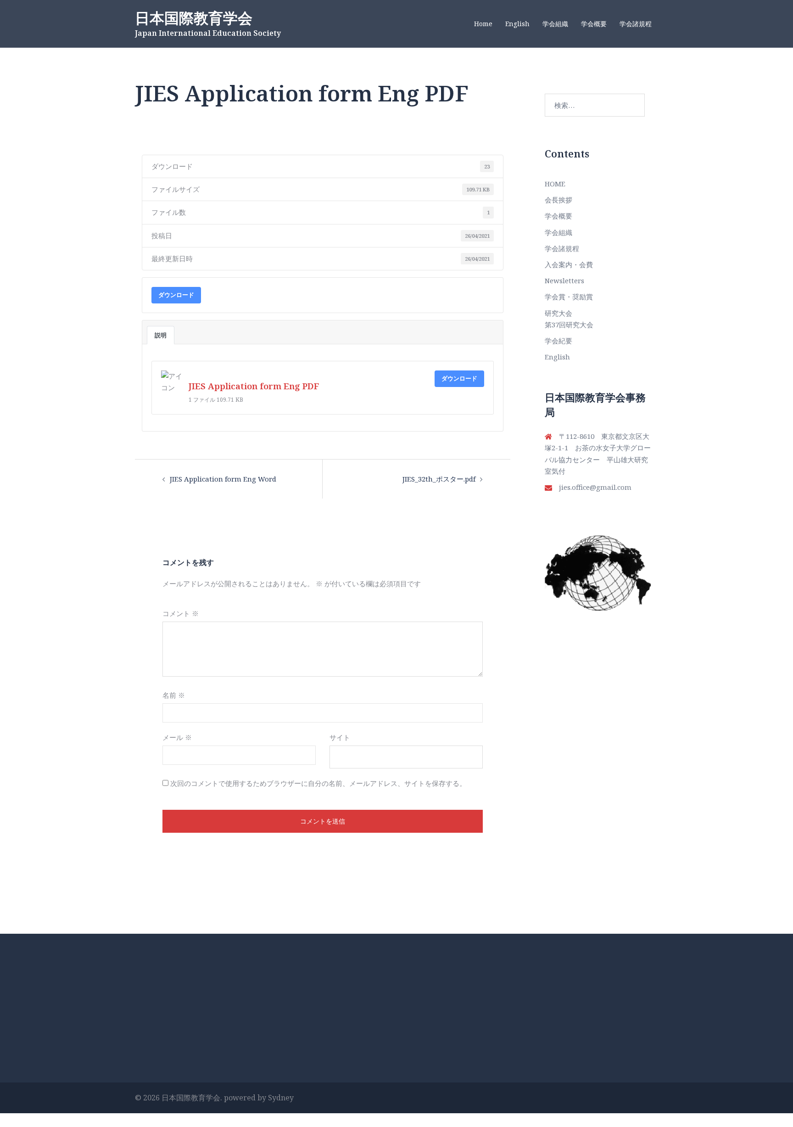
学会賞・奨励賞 (569, 296)
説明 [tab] (161, 335)
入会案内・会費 (569, 264)
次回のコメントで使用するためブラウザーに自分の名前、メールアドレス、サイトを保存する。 (318, 783)
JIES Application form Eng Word (223, 478)
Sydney (281, 1098)
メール (177, 737)
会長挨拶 (558, 199)
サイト (339, 737)
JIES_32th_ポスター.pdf (438, 478)
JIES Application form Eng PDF (254, 386)
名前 (173, 695)
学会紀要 (558, 340)
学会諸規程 (636, 23)
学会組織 (555, 23)
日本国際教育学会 (193, 18)
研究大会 (558, 313)
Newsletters (564, 280)
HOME (555, 183)
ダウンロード (176, 295)
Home (483, 23)
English (517, 23)
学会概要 (594, 23)
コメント (180, 613)
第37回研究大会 (569, 324)
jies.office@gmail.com (595, 487)
